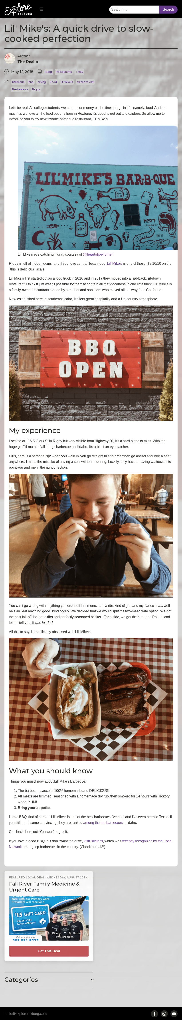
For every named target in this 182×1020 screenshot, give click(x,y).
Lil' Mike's (114, 263)
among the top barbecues (103, 823)
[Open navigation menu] (41, 9)
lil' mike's (67, 82)
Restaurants (64, 71)
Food (53, 82)
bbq (31, 82)
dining (42, 82)
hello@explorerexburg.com (25, 1014)
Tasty (79, 71)
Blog (49, 71)
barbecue (18, 82)
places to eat (85, 82)
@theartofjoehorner (98, 254)
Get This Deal (49, 951)
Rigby (36, 89)
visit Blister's (93, 841)
